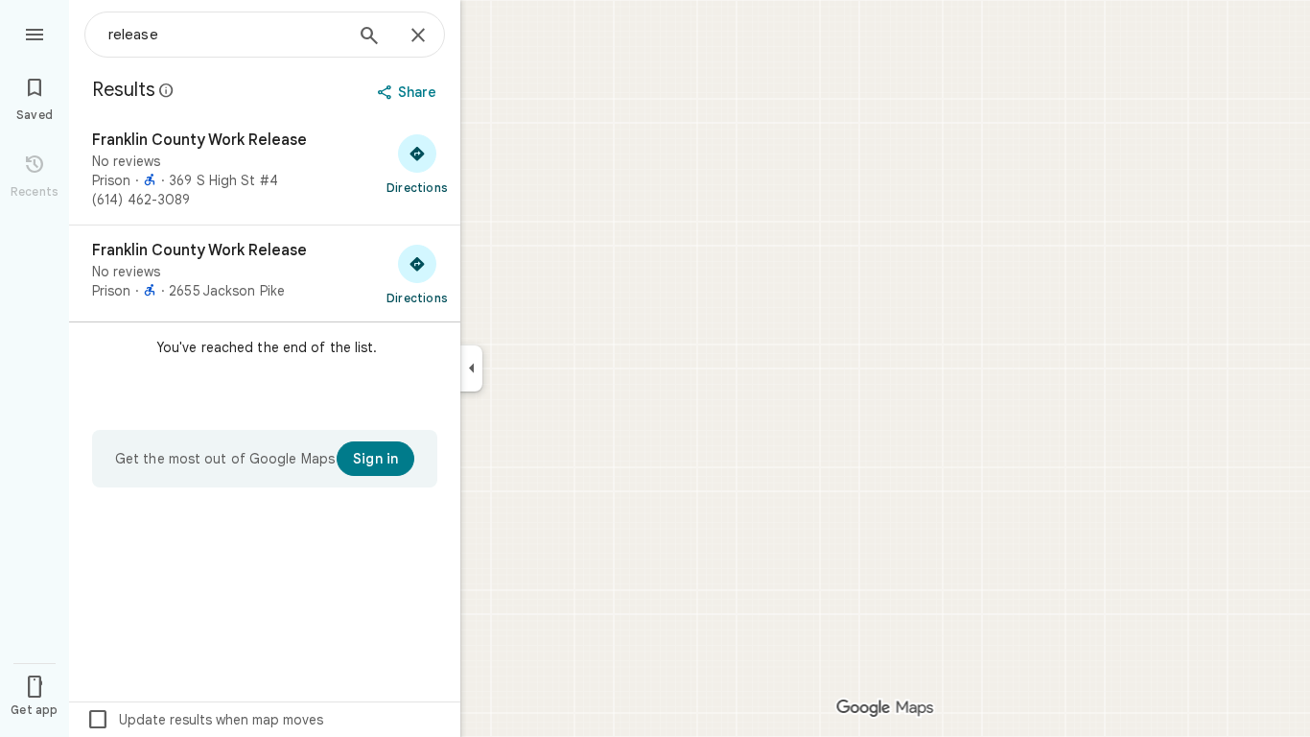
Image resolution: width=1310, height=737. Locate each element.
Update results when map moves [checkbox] (204, 719)
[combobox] (225, 34)
